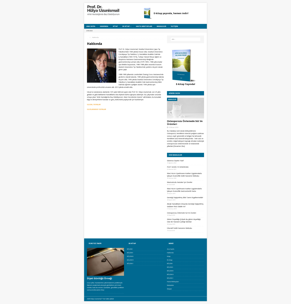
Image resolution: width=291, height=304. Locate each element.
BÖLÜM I (130, 249)
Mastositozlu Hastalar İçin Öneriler (179, 182)
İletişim (174, 26)
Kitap (115, 26)
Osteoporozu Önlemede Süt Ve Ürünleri (185, 123)
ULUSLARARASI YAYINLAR (96, 109)
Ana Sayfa (90, 26)
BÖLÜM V (130, 263)
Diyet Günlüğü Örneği (99, 278)
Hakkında (104, 26)
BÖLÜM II (130, 253)
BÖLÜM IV (130, 260)
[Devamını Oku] (179, 146)
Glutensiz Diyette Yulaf (175, 161)
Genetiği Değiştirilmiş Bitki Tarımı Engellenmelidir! (185, 197)
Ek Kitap (126, 26)
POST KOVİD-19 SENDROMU (178, 167)
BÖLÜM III (130, 256)
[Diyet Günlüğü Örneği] (105, 262)
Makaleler (161, 26)
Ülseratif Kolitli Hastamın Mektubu (179, 228)
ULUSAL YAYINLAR (94, 104)
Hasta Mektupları (144, 26)
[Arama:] (185, 39)
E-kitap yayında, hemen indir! (171, 13)
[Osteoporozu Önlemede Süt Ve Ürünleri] (185, 108)
